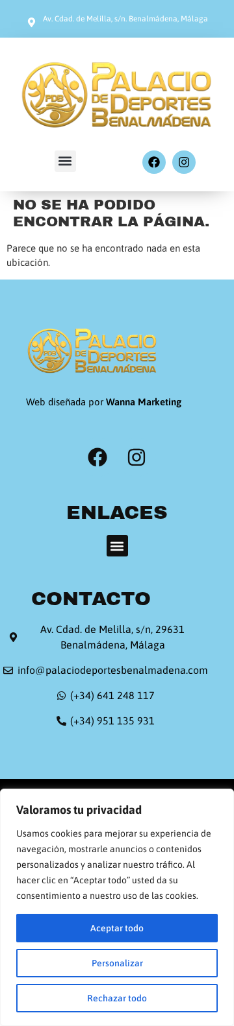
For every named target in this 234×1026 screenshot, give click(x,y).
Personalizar (117, 963)
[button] (65, 161)
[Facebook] (154, 162)
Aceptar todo (117, 928)
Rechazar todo (117, 998)
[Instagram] (184, 162)
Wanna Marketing (143, 401)
